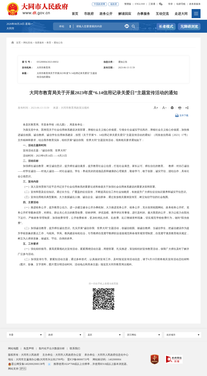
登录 (170, 4)
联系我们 (75, 348)
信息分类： (109, 62)
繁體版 (127, 4)
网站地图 (13, 348)
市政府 (89, 13)
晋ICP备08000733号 (78, 359)
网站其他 (27, 42)
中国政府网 (99, 4)
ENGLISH (140, 4)
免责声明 (28, 348)
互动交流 (162, 13)
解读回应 (124, 13)
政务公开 (106, 13)
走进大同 (181, 13)
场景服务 (39, 42)
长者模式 (166, 26)
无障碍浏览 (189, 26)
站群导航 (180, 4)
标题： (25, 73)
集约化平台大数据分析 (52, 348)
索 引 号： (27, 62)
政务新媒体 (195, 4)
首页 (75, 13)
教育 (49, 42)
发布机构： (27, 67)
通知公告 (58, 42)
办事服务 (143, 13)
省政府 (113, 4)
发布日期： (109, 67)
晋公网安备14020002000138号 (28, 364)
